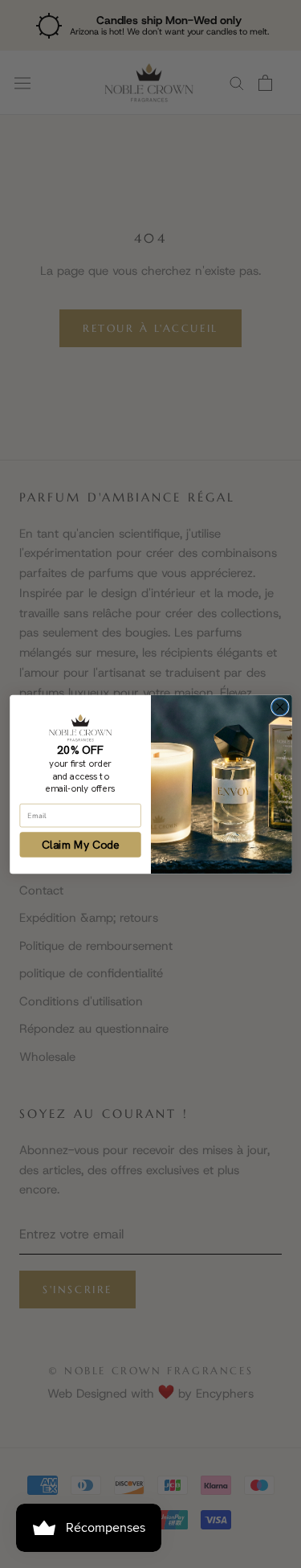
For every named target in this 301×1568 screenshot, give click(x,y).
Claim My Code (80, 844)
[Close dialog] (279, 706)
